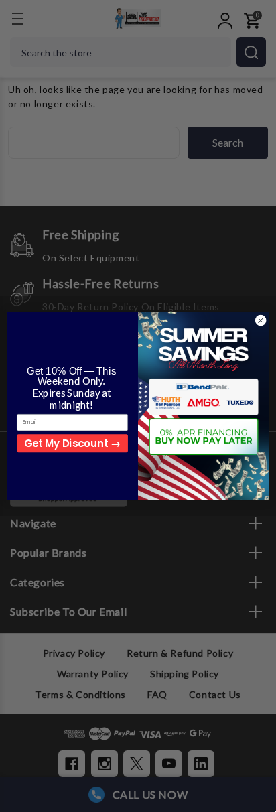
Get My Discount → (72, 443)
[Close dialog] (261, 320)
